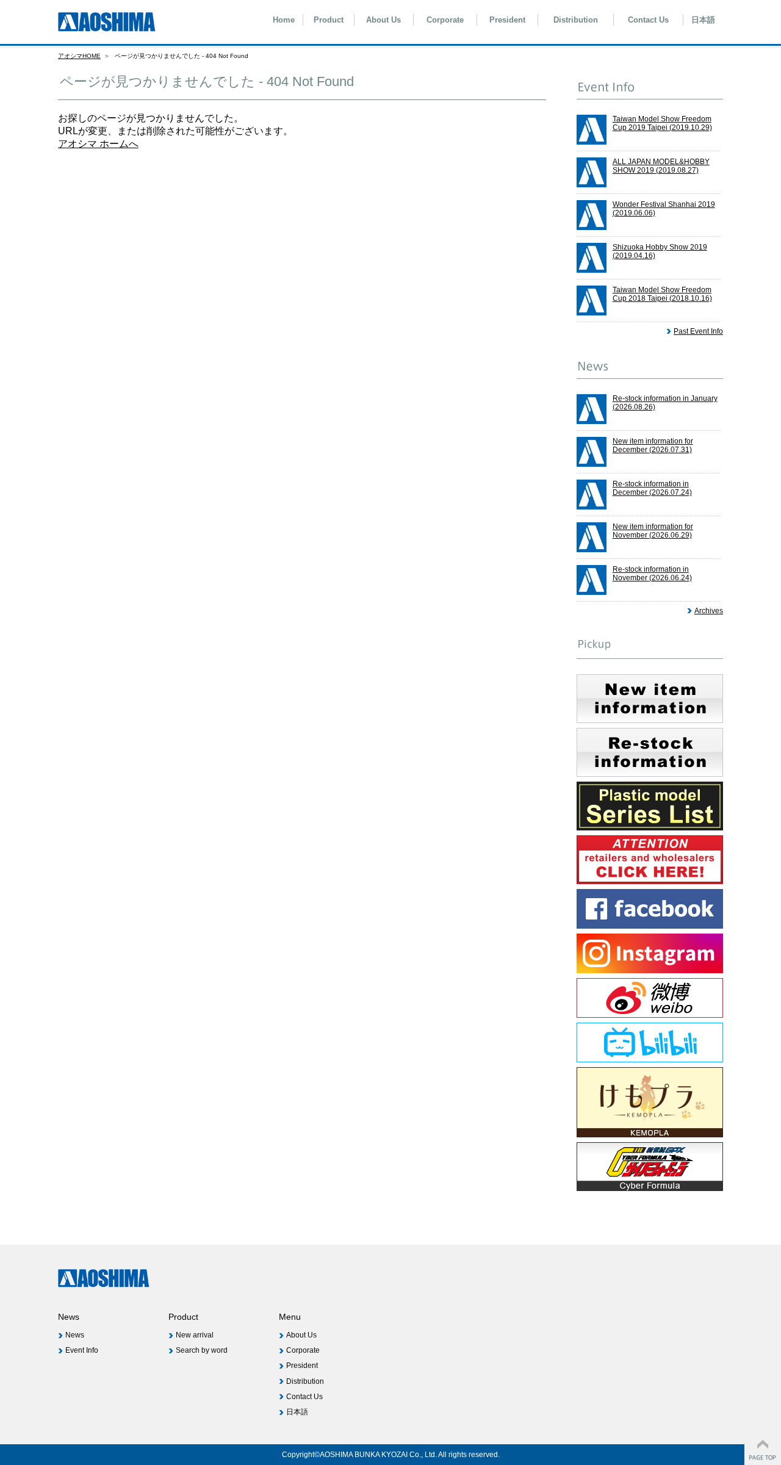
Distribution (575, 19)
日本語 (703, 19)
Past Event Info (698, 331)
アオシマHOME (79, 55)
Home (284, 19)
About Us (383, 19)
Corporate (445, 19)
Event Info (81, 1350)
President (507, 19)
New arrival (195, 1335)
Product (329, 19)
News (74, 1335)
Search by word (202, 1350)
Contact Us (648, 19)
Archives (708, 611)
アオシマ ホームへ (98, 144)
